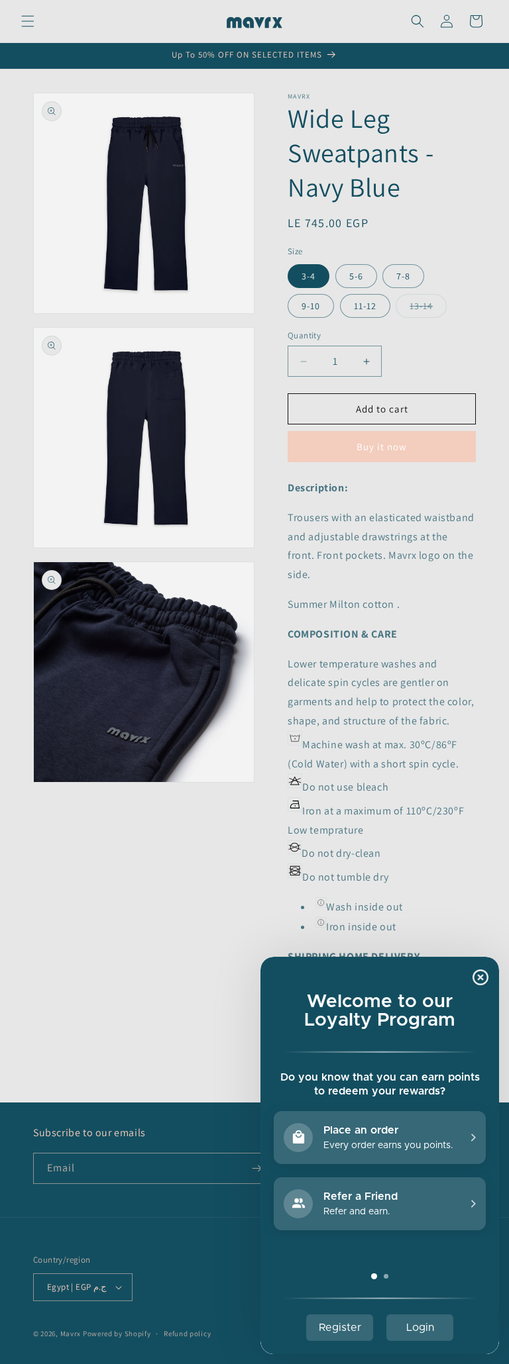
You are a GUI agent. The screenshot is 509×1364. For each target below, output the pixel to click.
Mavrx (71, 1333)
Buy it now (382, 446)
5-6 (356, 276)
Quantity (304, 335)
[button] (27, 21)
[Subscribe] (256, 1168)
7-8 (403, 276)
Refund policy (187, 1333)
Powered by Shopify (117, 1333)
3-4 (308, 276)
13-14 (428, 308)
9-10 (311, 306)
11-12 (365, 306)
